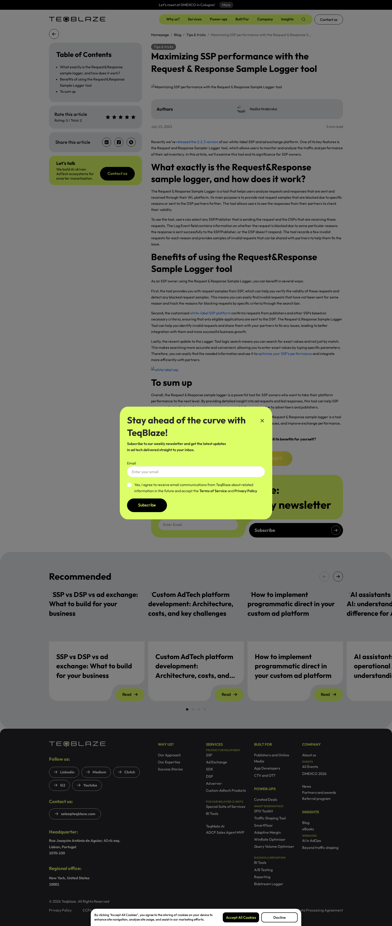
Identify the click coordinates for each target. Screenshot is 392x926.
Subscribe (147, 505)
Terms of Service (213, 491)
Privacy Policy (245, 491)
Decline (279, 917)
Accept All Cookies (241, 917)
